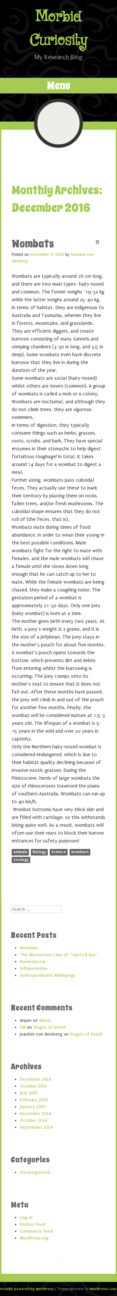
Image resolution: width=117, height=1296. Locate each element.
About (45, 1020)
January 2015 (32, 1106)
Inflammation (34, 968)
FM (23, 1027)
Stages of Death (49, 1027)
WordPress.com (103, 1289)
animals (20, 852)
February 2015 (34, 1099)
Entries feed (32, 1224)
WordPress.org (34, 1238)
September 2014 (36, 1127)
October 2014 (33, 1120)
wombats (80, 852)
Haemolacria (32, 961)
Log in (26, 1217)
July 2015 (29, 1092)
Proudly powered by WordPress (27, 1289)
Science (58, 852)
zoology (21, 859)
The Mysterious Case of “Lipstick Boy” (59, 954)
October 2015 (33, 1086)
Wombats (33, 244)
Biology (39, 852)
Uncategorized (35, 1172)
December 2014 (35, 1113)
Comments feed (36, 1231)
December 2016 (35, 1079)
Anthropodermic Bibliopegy (48, 975)
